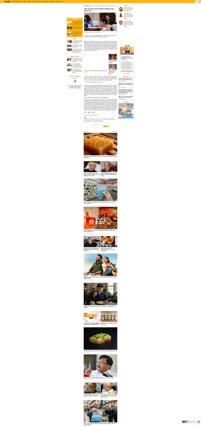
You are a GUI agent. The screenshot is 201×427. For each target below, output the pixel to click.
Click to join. (95, 115)
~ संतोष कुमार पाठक (127, 11)
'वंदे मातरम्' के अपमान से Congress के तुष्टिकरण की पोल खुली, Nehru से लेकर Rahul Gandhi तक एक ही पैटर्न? (128, 24)
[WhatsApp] (115, 21)
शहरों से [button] (33, 1)
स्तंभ (126, 6)
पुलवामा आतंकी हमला (88, 121)
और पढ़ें (80, 89)
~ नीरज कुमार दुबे (127, 19)
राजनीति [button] (58, 1)
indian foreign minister (105, 119)
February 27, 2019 (100, 82)
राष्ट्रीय (13, 1)
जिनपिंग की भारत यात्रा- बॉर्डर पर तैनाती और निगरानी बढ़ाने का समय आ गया (128, 9)
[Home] (85, 5)
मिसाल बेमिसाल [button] (39, 1)
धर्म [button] (61, 1)
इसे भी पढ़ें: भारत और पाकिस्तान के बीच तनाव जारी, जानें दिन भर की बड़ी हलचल (96, 97)
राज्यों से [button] (28, 1)
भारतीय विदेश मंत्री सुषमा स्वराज (98, 121)
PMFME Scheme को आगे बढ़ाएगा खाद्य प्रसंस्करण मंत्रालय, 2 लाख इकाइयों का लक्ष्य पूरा (126, 84)
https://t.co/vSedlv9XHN (96, 80)
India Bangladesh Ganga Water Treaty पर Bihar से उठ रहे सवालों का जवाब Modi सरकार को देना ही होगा (128, 16)
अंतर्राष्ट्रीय (16, 1)
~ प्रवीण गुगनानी (126, 27)
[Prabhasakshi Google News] (116, 32)
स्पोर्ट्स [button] (25, 1)
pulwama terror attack (96, 119)
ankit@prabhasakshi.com (88, 32)
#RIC (90, 80)
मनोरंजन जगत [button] (52, 1)
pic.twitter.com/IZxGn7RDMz (106, 80)
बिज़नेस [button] (20, 1)
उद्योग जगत (132, 87)
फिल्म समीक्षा (132, 94)
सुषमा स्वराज (113, 119)
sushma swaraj (88, 119)
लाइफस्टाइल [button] (46, 1)
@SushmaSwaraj (113, 78)
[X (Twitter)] (115, 19)
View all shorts (127, 73)
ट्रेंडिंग (74, 38)
